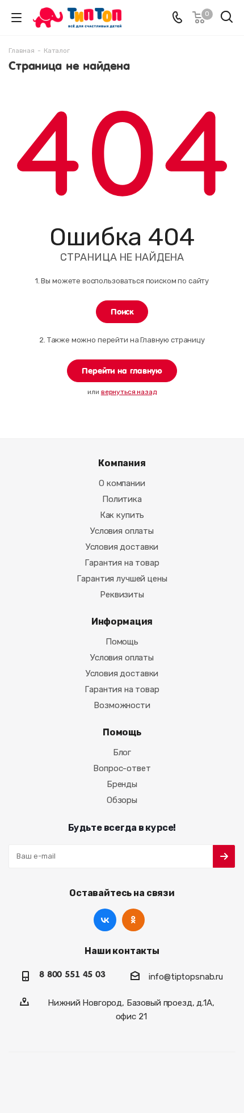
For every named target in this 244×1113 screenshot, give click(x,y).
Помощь (122, 642)
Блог (122, 752)
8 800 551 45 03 (72, 974)
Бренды (122, 784)
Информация (122, 621)
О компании (122, 483)
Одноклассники (133, 920)
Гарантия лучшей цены (122, 579)
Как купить (122, 515)
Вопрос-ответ (121, 768)
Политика (122, 499)
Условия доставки (122, 547)
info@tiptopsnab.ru (186, 977)
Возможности (122, 705)
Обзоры (122, 800)
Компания (122, 463)
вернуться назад (129, 392)
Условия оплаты (122, 531)
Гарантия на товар (122, 563)
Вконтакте (105, 920)
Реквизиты (122, 594)
